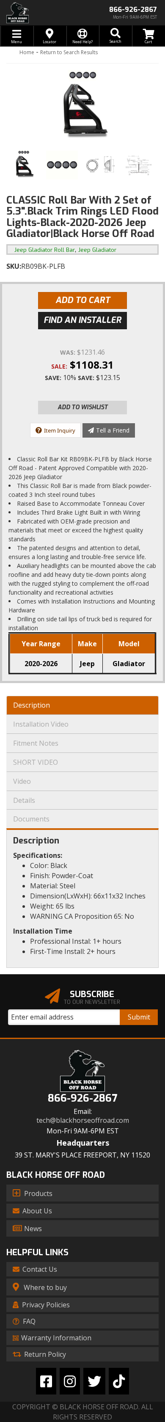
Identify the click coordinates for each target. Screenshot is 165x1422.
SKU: (13, 266)
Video (22, 781)
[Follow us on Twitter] (94, 1381)
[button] (115, 36)
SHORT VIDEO (35, 762)
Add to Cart (82, 300)
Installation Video (41, 724)
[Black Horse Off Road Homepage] (41, 12)
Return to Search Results (69, 52)
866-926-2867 (82, 1098)
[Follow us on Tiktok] (119, 1381)
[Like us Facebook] (46, 1381)
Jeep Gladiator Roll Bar (44, 250)
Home (26, 52)
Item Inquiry (59, 430)
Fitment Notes (35, 743)
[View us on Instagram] (70, 1381)
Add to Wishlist (83, 407)
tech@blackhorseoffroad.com (82, 1120)
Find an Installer (82, 320)
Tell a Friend (112, 430)
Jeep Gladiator (97, 250)
